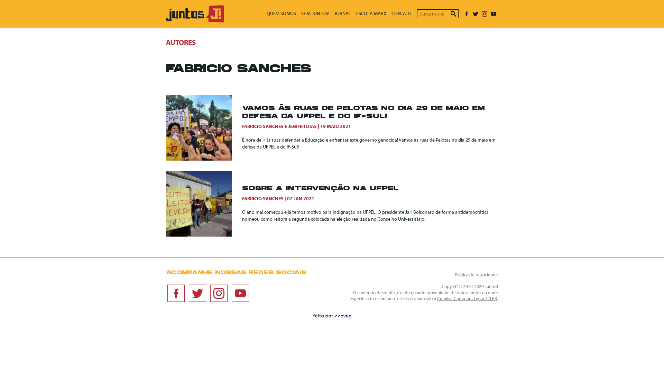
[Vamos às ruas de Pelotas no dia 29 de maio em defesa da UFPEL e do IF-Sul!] (204, 128)
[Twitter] (475, 14)
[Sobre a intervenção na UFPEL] (204, 204)
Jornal (342, 14)
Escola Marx (371, 14)
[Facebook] (466, 14)
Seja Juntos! (315, 14)
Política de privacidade (476, 275)
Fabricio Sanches (263, 127)
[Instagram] (484, 14)
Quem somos (281, 14)
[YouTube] (493, 14)
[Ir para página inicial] (195, 21)
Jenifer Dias (302, 127)
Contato (401, 14)
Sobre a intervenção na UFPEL (320, 188)
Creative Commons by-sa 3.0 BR (467, 299)
